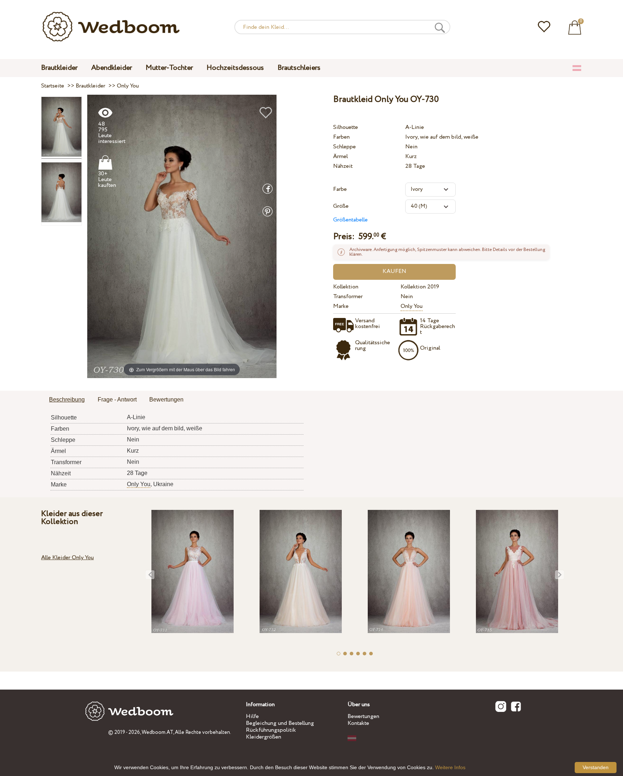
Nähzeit (343, 166)
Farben (341, 137)
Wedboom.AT (157, 732)
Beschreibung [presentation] (67, 399)
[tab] (66, 400)
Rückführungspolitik (271, 730)
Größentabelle (350, 220)
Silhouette (345, 127)
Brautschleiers (299, 68)
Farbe (340, 189)
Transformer (348, 296)
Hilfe (252, 716)
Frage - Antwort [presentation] (117, 399)
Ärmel (340, 156)
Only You (412, 306)
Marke (341, 306)
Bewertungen (363, 716)
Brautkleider (59, 68)
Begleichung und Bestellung (280, 723)
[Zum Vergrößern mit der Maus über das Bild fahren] (182, 236)
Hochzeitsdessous (235, 68)
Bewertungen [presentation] (166, 399)
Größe (341, 206)
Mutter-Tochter (169, 68)
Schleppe (344, 146)
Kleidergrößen (263, 737)
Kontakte (358, 723)
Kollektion (345, 286)
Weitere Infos (450, 767)
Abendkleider (111, 68)
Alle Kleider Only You (67, 557)
